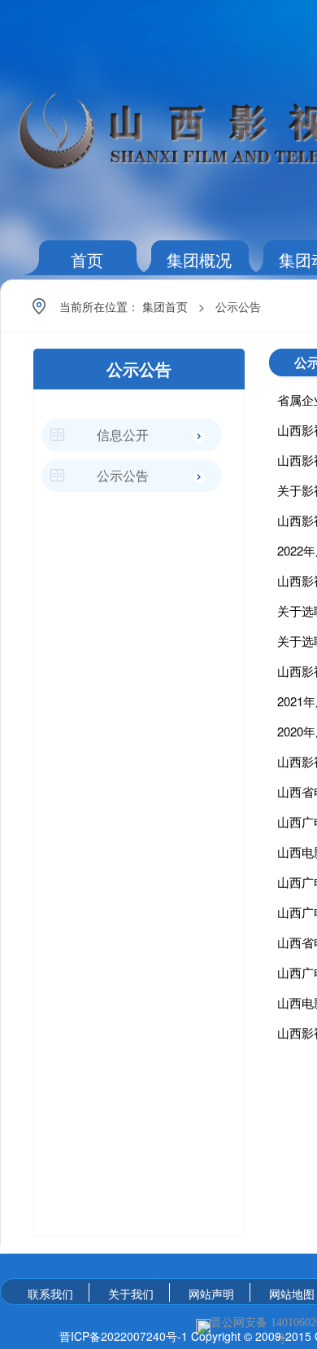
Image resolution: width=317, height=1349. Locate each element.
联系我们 (50, 1293)
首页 (87, 259)
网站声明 (211, 1293)
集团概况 (199, 259)
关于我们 (131, 1293)
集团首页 (165, 306)
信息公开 (123, 434)
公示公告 (238, 306)
